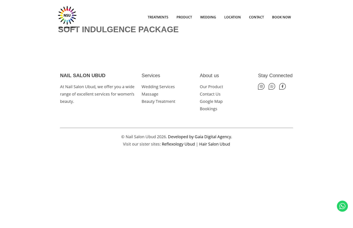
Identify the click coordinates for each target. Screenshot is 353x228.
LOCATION (232, 17)
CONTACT (256, 17)
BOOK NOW (281, 17)
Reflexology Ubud (178, 144)
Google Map (211, 101)
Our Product (211, 86)
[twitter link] (272, 86)
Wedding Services (158, 86)
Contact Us (210, 94)
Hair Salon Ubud (214, 144)
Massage (150, 94)
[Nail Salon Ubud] (67, 16)
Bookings (208, 108)
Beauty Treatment (158, 101)
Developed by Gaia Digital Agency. (200, 136)
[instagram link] (261, 86)
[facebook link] (282, 86)
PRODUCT (184, 17)
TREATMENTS (158, 17)
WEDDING (208, 17)
